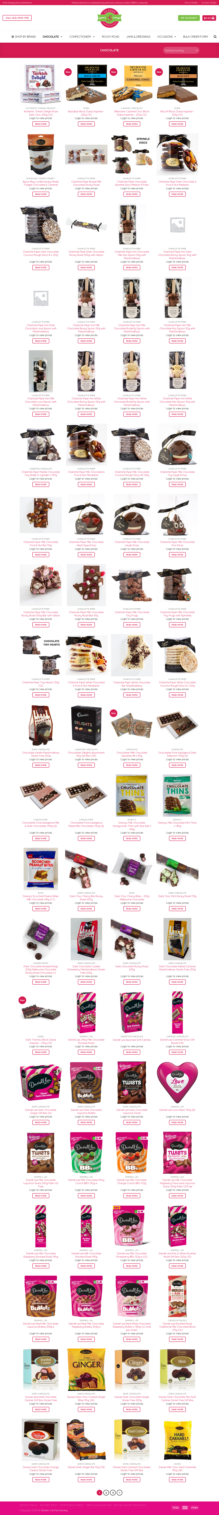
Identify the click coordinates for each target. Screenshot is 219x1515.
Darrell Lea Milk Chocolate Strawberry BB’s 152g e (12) (131, 1255)
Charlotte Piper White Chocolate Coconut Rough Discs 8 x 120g (177, 684)
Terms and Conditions (99, 1505)
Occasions (165, 36)
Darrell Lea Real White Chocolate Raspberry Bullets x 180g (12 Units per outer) (132, 1327)
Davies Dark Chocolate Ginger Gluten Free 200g (132, 1398)
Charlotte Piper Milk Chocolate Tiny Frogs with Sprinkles (177, 614)
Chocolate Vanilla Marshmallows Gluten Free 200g (40, 754)
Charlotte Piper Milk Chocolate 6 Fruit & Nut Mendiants (86, 473)
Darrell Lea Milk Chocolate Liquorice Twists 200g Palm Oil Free (40, 1183)
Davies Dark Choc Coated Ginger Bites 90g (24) (86, 1398)
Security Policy (29, 1505)
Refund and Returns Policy (130, 1505)
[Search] (215, 36)
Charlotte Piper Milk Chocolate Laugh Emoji (132, 544)
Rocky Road (110, 36)
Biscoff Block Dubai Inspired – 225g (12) (177, 113)
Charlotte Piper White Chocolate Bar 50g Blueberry (131, 684)
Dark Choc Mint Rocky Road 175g (177, 896)
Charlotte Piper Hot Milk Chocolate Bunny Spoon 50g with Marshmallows (86, 328)
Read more (41, 124)
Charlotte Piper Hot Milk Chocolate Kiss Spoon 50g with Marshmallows (177, 328)
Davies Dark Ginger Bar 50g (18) (86, 1467)
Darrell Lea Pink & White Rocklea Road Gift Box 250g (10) (177, 1255)
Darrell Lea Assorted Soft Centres (132, 1039)
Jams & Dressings (138, 36)
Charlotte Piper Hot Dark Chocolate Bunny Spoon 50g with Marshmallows (177, 255)
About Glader (191, 2)
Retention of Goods (71, 1505)
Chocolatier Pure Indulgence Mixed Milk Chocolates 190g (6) (86, 824)
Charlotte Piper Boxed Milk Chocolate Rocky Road (86, 183)
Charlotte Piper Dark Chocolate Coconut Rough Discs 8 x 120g (41, 253)
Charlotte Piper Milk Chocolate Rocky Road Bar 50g (86, 614)
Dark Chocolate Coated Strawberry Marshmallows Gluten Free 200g (86, 969)
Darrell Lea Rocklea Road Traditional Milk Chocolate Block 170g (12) (177, 1327)
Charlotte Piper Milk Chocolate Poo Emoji (177, 544)
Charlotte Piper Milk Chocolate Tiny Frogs (132, 614)
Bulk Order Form (195, 36)
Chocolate (51, 36)
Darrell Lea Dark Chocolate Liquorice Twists (132, 1111)
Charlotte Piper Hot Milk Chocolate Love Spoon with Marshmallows (40, 401)
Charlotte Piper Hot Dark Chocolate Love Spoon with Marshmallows (40, 328)
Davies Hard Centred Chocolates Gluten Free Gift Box (132, 1469)
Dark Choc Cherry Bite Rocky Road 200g (86, 898)
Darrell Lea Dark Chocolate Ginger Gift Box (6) (40, 1111)
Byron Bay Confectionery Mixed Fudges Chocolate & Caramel (41, 183)
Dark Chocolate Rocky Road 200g (131, 968)
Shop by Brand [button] (25, 36)
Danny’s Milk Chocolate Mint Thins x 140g (177, 824)
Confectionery (80, 36)
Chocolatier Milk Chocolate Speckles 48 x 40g (132, 754)
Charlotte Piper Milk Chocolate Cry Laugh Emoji (177, 473)
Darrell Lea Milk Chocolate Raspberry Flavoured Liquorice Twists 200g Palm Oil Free (177, 1183)
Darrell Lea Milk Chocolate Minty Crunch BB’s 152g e (86, 1181)
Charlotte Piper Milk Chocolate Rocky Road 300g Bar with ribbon (40, 614)
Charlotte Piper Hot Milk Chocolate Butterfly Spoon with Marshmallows (132, 328)
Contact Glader (209, 2)
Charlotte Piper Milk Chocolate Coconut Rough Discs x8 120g (132, 473)
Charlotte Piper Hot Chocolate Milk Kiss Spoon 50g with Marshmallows (132, 255)
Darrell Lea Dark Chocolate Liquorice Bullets (86, 1111)
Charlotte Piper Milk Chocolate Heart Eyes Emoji (86, 544)
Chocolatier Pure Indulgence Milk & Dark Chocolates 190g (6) (40, 824)
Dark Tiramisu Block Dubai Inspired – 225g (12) (41, 1041)
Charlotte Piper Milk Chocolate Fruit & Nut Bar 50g (40, 544)
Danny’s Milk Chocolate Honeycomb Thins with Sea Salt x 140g (132, 826)
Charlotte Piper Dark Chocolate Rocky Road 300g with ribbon (86, 253)
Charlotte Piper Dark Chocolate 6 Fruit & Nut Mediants (177, 183)
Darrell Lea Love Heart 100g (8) (177, 1110)
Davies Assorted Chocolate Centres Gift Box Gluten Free (41, 1398)
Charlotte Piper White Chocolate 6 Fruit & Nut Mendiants (86, 684)
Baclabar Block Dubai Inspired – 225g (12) (86, 113)
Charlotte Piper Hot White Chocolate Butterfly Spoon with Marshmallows (132, 401)
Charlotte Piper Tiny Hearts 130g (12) (40, 684)
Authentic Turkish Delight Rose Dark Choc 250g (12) (41, 113)
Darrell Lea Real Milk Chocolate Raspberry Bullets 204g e (86, 1325)
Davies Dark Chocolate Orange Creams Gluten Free (41, 1469)
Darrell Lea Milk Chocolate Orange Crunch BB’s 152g (132, 1181)
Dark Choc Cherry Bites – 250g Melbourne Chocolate (131, 898)
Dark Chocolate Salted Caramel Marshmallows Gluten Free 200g (177, 968)
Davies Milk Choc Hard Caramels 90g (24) (177, 1469)
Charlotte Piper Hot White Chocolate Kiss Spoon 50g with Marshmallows (177, 401)
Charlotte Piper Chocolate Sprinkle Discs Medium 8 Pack (132, 183)
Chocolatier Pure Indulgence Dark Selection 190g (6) (177, 754)
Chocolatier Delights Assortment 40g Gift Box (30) (86, 754)
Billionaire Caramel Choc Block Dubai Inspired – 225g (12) (131, 113)
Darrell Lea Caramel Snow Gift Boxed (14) (177, 1041)
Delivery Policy (49, 1505)
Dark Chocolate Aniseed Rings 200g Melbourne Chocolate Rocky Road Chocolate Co (41, 969)
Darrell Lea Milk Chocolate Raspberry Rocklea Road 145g (40, 1255)
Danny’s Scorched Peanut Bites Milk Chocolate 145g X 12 (41, 898)
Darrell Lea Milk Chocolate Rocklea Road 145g (86, 1255)
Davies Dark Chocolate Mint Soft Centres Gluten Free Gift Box (177, 1398)
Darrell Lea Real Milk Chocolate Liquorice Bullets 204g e (40, 1325)
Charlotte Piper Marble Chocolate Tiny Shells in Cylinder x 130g (41, 473)
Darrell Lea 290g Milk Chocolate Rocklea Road (86, 1041)
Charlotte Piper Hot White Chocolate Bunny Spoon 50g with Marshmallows (86, 401)
